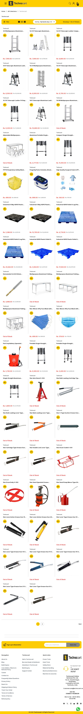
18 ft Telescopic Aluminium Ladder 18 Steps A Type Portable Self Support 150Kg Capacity (41, 100)
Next (80, 624)
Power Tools (47, 659)
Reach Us (4, 684)
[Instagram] (70, 704)
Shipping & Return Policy (9, 687)
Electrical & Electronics (50, 671)
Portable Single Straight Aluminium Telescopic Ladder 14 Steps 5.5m (41, 343)
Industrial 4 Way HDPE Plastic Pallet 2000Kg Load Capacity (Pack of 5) (40, 204)
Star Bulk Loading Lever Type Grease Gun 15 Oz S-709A (39, 413)
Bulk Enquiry (5, 665)
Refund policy (6, 699)
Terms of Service (7, 696)
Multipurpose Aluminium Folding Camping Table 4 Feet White (41, 274)
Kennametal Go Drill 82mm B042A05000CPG (12, 274)
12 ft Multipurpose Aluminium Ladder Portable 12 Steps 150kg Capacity (13, 31)
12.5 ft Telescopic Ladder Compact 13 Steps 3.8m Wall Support (68, 31)
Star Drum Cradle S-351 (64, 447)
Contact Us (5, 675)
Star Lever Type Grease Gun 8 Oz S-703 (41, 586)
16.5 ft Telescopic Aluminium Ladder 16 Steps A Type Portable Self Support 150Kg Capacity (67, 66)
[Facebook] (64, 704)
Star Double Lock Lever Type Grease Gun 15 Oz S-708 (39, 447)
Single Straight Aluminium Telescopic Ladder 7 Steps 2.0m (14, 378)
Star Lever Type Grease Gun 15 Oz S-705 (14, 552)
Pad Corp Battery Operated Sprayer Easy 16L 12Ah (12, 343)
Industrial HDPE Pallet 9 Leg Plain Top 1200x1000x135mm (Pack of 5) (14, 239)
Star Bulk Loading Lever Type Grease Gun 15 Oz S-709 (13, 413)
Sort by (37, 22)
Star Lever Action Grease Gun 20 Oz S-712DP (41, 517)
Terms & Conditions (8, 693)
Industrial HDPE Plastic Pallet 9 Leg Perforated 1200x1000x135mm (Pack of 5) (67, 239)
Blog (3, 662)
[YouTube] (74, 704)
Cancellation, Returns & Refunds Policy (9, 668)
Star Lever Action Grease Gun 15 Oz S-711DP (14, 517)
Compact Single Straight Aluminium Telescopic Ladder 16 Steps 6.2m (67, 135)
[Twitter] (67, 704)
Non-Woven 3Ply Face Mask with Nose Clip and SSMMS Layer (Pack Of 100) (67, 309)
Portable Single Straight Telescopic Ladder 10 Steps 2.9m (67, 343)
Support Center (27, 671)
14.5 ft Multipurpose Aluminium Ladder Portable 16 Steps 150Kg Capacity (40, 66)
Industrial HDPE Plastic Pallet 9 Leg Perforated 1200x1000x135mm (40, 239)
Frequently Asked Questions (10, 678)
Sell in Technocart (28, 659)
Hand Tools (46, 662)
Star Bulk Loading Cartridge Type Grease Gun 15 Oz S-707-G (67, 378)
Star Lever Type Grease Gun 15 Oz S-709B (41, 552)
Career (4, 672)
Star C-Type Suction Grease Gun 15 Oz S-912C (67, 413)
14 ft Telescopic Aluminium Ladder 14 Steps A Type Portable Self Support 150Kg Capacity (14, 66)
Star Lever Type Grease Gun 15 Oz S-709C (68, 552)
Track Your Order (7, 690)
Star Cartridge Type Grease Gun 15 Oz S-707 (14, 447)
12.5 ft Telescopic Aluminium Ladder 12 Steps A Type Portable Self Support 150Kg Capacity (40, 31)
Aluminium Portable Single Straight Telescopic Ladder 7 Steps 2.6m (39, 135)
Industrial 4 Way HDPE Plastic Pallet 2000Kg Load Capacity (13, 204)
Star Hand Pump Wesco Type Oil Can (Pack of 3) (67, 482)
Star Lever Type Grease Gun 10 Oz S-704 (68, 517)
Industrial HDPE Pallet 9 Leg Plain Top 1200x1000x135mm (67, 204)
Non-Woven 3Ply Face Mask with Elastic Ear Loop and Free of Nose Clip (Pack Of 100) (41, 309)
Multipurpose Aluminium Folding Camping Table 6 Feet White (67, 274)
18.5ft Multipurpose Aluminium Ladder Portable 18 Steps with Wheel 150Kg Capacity (66, 100)
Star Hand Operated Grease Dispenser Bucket (39, 482)
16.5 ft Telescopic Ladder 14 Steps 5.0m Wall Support (14, 100)
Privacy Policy (6, 681)
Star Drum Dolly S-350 (10, 482)
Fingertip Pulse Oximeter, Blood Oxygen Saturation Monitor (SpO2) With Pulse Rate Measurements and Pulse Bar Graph (41, 170)
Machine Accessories (49, 674)
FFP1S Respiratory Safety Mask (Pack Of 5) (13, 170)
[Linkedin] (77, 704)
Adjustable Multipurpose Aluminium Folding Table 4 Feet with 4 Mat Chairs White (13, 135)
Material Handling (48, 668)
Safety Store (47, 665)
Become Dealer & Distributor (31, 662)
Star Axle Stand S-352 (37, 378)
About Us (4, 659)
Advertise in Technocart (29, 665)
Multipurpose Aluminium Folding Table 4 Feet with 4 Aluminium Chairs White (14, 309)
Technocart (6, 28)
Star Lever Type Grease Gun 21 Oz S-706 (14, 586)
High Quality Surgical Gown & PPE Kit (67, 170)
